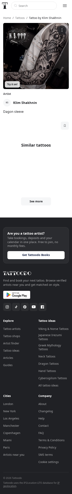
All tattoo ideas (48, 385)
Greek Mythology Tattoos (49, 347)
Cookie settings (48, 462)
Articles (8, 358)
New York (9, 411)
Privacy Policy (47, 447)
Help (41, 418)
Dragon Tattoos (48, 364)
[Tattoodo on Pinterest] (25, 307)
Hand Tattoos (47, 371)
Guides (8, 365)
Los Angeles (11, 418)
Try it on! (12, 84)
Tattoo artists (12, 329)
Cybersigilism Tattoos (52, 378)
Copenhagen (11, 433)
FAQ (41, 433)
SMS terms (45, 455)
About (42, 404)
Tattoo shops (11, 336)
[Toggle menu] (65, 5)
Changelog (45, 411)
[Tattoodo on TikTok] (16, 307)
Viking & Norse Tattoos (53, 329)
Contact (43, 426)
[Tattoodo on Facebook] (42, 307)
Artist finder (11, 343)
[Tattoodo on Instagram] (7, 307)
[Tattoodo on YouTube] (34, 307)
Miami (7, 440)
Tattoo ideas (11, 350)
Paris (6, 447)
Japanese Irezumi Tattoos (50, 337)
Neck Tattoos (46, 356)
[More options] (61, 29)
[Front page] (5, 5)
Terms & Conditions (51, 440)
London (8, 404)
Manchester (11, 426)
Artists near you (13, 455)
